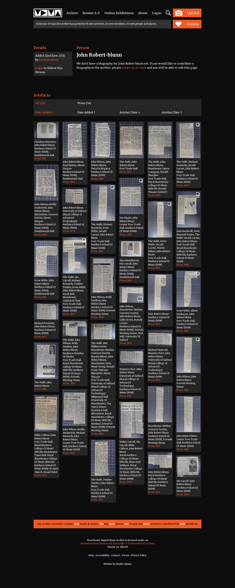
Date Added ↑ (86, 112)
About (143, 13)
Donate (193, 24)
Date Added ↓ (44, 112)
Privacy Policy (139, 555)
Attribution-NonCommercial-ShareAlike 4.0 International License (117, 543)
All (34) (40, 103)
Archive (72, 13)
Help (91, 555)
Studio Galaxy (124, 564)
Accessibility (102, 555)
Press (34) (84, 103)
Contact (115, 555)
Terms (125, 555)
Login (156, 13)
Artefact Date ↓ (130, 112)
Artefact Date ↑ (172, 112)
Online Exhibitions (119, 13)
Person (83, 48)
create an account (134, 67)
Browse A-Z (91, 13)
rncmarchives (49, 59)
